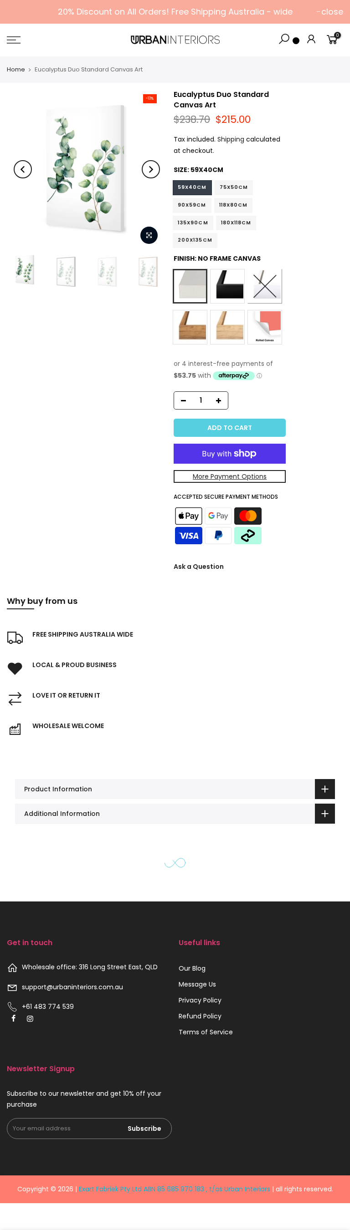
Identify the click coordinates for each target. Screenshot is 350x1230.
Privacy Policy (200, 1000)
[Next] (151, 169)
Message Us (197, 984)
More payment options (230, 476)
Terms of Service (206, 1032)
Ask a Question (199, 566)
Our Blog (192, 968)
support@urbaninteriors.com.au (72, 987)
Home (16, 69)
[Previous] (23, 169)
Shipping (230, 139)
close (332, 11)
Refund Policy (200, 1016)
